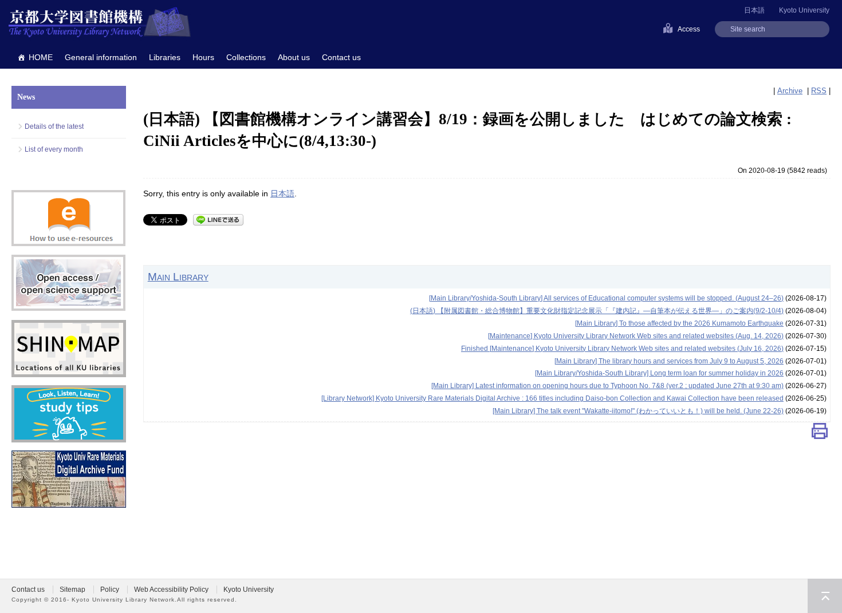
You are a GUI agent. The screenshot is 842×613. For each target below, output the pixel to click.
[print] (819, 433)
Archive (789, 90)
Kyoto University (804, 10)
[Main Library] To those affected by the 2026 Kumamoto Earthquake (679, 323)
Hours (203, 57)
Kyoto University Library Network (100, 23)
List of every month (54, 149)
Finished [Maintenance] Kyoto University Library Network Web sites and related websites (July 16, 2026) (622, 349)
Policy (109, 590)
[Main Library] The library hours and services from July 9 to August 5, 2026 (669, 361)
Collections (246, 57)
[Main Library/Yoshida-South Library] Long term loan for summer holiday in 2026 (659, 373)
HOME (41, 57)
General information (101, 57)
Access (689, 29)
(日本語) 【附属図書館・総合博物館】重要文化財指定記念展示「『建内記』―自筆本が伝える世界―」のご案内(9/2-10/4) (597, 311)
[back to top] (825, 596)
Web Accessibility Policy (171, 590)
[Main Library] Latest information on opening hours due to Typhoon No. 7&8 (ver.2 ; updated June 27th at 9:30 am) (607, 386)
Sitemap (72, 590)
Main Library (178, 276)
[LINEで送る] (218, 219)
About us (294, 57)
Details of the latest (54, 126)
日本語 (282, 193)
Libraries (164, 57)
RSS (819, 90)
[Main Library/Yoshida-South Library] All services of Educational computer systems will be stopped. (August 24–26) (606, 298)
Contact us (341, 57)
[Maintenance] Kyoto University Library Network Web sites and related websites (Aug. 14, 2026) (636, 336)
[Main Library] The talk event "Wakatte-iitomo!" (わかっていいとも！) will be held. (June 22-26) (638, 411)
